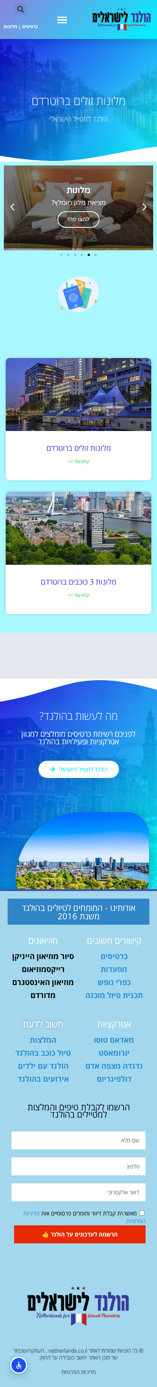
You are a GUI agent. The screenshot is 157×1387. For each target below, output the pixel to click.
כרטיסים (30, 26)
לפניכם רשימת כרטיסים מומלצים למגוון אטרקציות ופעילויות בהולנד (78, 738)
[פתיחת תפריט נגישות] (18, 1365)
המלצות (43, 1040)
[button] (62, 19)
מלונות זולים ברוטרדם (78, 448)
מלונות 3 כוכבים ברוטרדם (78, 582)
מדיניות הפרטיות (79, 1372)
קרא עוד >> (78, 461)
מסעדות (114, 969)
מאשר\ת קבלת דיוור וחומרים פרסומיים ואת (84, 1217)
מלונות (10, 26)
